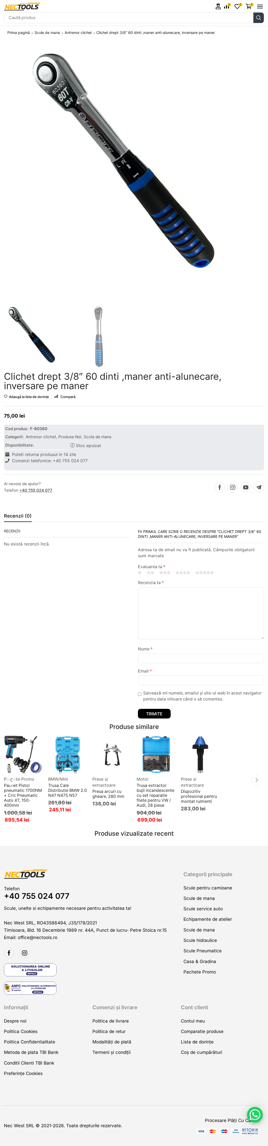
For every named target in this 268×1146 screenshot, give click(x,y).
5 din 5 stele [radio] (205, 572)
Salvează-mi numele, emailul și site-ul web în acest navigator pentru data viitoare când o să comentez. (202, 696)
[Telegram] (259, 487)
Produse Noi (69, 436)
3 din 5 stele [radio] (164, 572)
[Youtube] (246, 487)
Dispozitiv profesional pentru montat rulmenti (199, 796)
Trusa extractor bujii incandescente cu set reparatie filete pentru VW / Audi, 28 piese (155, 795)
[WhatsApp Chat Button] (255, 1115)
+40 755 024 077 (35, 490)
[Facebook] (220, 487)
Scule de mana (47, 32)
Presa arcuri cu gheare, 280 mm (108, 794)
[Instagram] (232, 487)
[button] (218, 6)
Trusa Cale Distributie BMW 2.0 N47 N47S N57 (67, 790)
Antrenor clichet (78, 32)
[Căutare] (258, 18)
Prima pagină (18, 32)
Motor (143, 779)
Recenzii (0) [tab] (18, 516)
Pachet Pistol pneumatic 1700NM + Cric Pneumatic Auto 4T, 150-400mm (23, 795)
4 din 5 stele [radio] (183, 572)
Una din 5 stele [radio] (140, 572)
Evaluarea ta (151, 566)
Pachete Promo (19, 779)
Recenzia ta (151, 582)
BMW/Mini (58, 779)
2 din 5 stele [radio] (150, 572)
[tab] (18, 517)
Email (145, 671)
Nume (145, 648)
